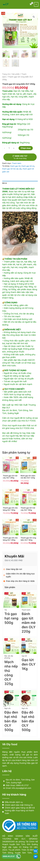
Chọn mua (26, 148)
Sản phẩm (16, 74)
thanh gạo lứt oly (27, 166)
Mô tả (4, 183)
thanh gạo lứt (15, 166)
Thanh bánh (16, 163)
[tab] (20, 183)
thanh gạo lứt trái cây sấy (12, 169)
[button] (34, 17)
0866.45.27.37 (9, 856)
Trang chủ (6, 74)
